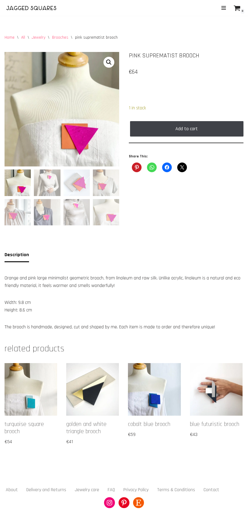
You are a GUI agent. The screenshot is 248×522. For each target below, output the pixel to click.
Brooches (60, 37)
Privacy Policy (135, 490)
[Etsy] (138, 502)
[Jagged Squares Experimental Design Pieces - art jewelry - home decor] (32, 7)
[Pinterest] (124, 502)
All (23, 37)
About (12, 490)
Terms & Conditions (176, 490)
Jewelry (38, 37)
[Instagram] (109, 502)
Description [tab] (17, 255)
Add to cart (186, 129)
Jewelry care (87, 490)
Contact (211, 490)
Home (10, 37)
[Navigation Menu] (223, 8)
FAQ (111, 490)
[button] (108, 62)
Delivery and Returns (46, 490)
